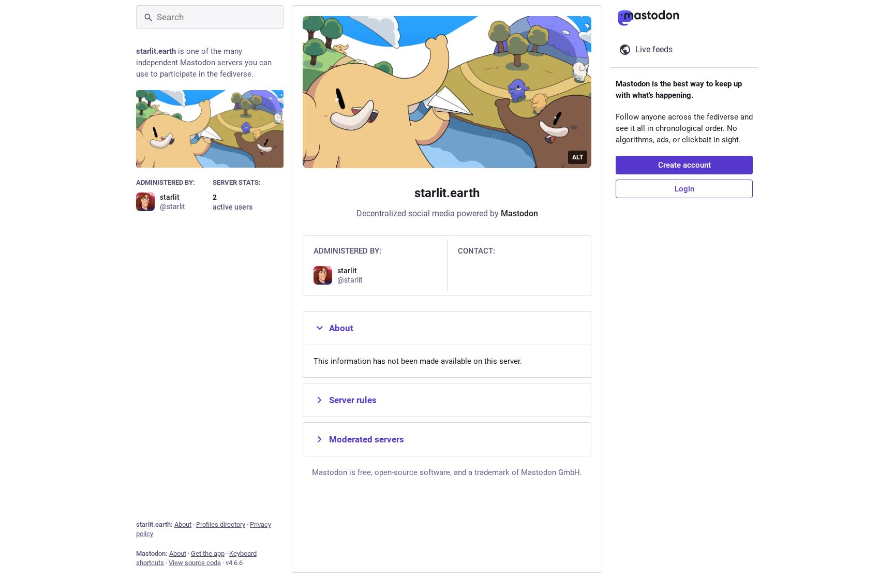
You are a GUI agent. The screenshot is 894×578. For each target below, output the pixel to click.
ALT (577, 157)
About (182, 524)
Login (684, 189)
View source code (195, 563)
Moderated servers (366, 439)
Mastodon (519, 213)
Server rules (353, 400)
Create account (684, 165)
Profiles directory (220, 524)
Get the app (208, 553)
